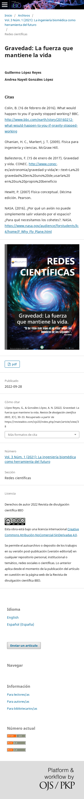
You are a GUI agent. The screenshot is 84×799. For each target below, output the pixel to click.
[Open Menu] (4, 4)
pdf (14, 364)
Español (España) (20, 624)
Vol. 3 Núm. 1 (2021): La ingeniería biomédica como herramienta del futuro (40, 22)
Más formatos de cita (22, 435)
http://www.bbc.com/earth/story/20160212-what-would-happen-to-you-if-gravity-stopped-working (41, 125)
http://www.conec (43, 164)
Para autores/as (18, 701)
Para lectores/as (18, 694)
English (13, 617)
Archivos (24, 15)
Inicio (8, 15)
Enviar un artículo (24, 645)
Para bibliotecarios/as (22, 708)
